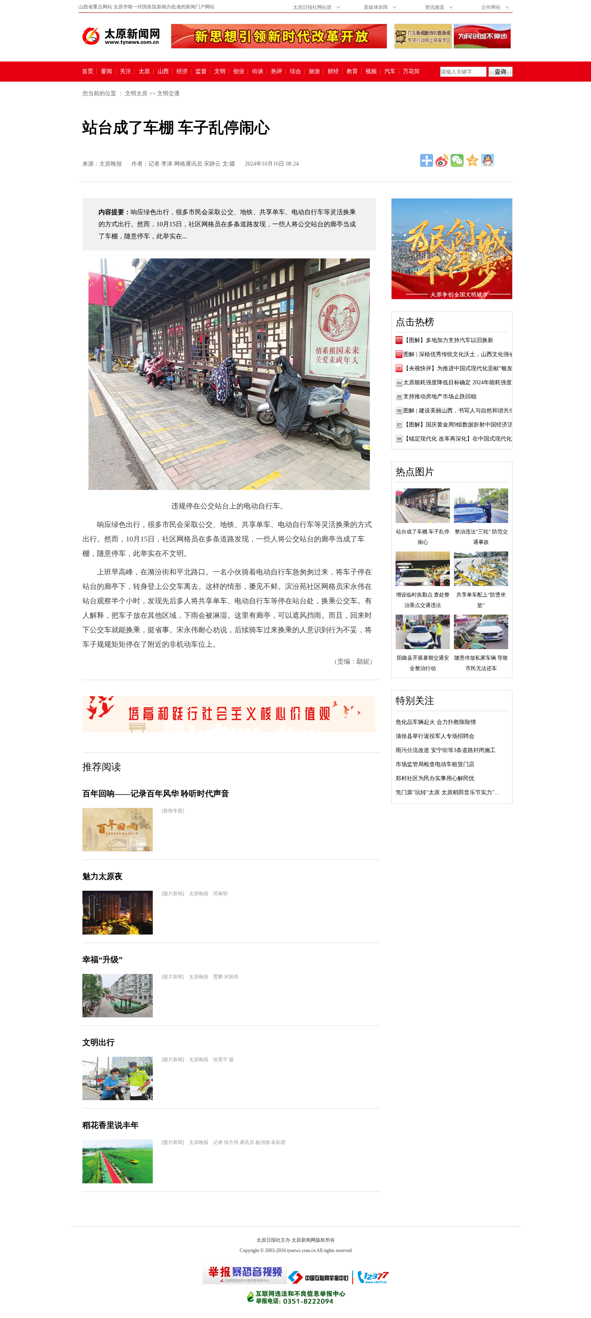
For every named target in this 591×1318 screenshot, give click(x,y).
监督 (201, 71)
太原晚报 (110, 164)
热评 (276, 71)
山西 (163, 71)
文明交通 (168, 93)
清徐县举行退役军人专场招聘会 (435, 736)
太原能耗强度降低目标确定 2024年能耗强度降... (462, 382)
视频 (371, 71)
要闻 (106, 71)
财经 (333, 71)
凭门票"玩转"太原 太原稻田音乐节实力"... (447, 792)
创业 (238, 71)
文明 (220, 71)
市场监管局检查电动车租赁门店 (435, 764)
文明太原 (136, 93)
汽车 (390, 71)
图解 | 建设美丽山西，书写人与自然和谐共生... (461, 411)
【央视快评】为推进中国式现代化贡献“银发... (460, 368)
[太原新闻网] (121, 36)
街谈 (257, 71)
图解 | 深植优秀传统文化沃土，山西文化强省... (461, 354)
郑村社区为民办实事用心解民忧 (435, 778)
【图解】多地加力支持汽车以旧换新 (448, 340)
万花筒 (410, 71)
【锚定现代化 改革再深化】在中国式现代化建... (462, 439)
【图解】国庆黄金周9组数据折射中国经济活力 (461, 425)
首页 (87, 71)
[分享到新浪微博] (441, 160)
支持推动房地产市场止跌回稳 (439, 397)
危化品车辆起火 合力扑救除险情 (436, 722)
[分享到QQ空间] (472, 160)
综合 (295, 71)
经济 (182, 71)
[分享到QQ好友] (487, 160)
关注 (125, 71)
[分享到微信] (457, 160)
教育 (352, 71)
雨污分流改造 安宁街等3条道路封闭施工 (446, 750)
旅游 (314, 71)
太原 (144, 71)
